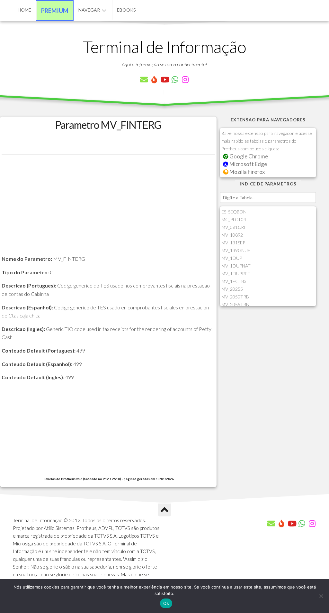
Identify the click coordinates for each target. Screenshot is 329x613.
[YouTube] (164, 79)
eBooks (126, 10)
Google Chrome (248, 156)
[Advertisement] (108, 210)
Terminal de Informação (164, 46)
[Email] (144, 79)
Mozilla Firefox (246, 171)
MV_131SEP (233, 242)
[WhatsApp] (175, 79)
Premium (54, 10)
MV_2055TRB (235, 304)
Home (24, 10)
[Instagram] (185, 79)
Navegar (89, 10)
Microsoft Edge (247, 164)
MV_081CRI (233, 227)
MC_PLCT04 (233, 219)
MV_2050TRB (235, 296)
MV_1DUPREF (235, 273)
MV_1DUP (231, 258)
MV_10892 (232, 235)
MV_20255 (232, 289)
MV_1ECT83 (233, 281)
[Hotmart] (154, 79)
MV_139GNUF (235, 250)
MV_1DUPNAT (236, 266)
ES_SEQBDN (233, 211)
